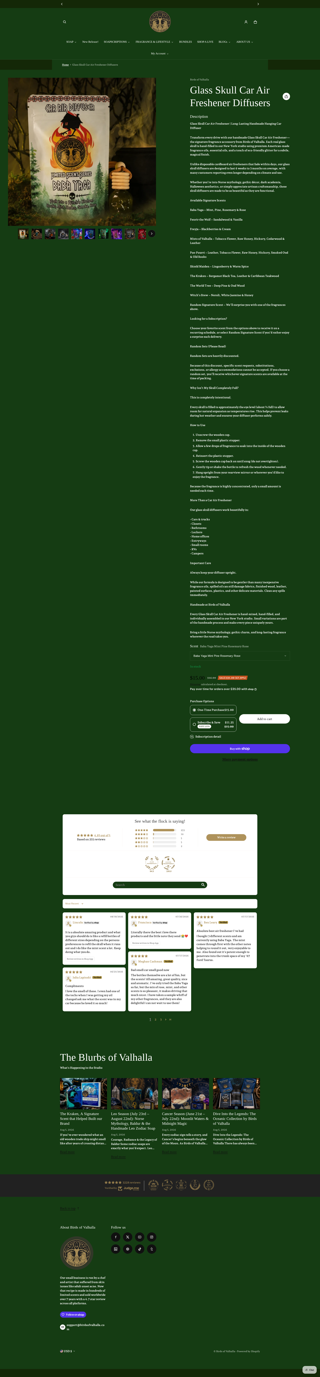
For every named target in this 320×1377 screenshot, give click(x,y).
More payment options (240, 759)
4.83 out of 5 (102, 835)
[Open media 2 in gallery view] (36, 234)
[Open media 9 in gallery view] (130, 234)
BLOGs (223, 41)
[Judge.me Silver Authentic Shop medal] (151, 863)
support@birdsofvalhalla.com (85, 1327)
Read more (67, 1153)
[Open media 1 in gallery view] (23, 234)
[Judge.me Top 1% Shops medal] (195, 1185)
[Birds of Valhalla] (160, 22)
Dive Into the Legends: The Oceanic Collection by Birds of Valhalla (235, 1119)
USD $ (68, 1351)
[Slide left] (62, 4)
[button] (64, 22)
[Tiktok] (139, 1249)
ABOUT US (243, 41)
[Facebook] (115, 1237)
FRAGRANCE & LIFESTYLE (153, 41)
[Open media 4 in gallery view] (63, 234)
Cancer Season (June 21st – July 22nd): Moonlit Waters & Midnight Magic (185, 1119)
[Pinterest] (127, 1249)
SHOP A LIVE (205, 41)
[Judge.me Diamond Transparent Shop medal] (168, 863)
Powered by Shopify (248, 1351)
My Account (158, 53)
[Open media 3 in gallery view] (50, 234)
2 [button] (155, 1019)
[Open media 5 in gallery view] (76, 234)
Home (65, 64)
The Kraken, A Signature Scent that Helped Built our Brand (81, 1119)
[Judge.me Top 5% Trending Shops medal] (209, 1185)
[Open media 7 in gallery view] (103, 234)
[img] (73, 917)
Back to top (68, 1208)
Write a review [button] (226, 837)
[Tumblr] (151, 1249)
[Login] (246, 22)
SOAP (69, 41)
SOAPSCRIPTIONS (115, 41)
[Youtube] (139, 1237)
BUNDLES (185, 41)
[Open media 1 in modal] (82, 152)
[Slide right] (258, 4)
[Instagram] (151, 1237)
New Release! (90, 41)
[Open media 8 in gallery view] (116, 234)
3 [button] (161, 1019)
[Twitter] (127, 1237)
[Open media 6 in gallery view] (90, 234)
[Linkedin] (115, 1249)
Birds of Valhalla (225, 1351)
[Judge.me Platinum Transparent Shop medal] (167, 1185)
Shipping (195, 684)
